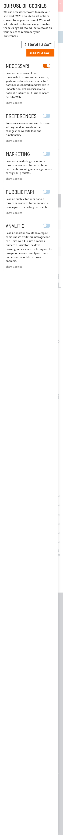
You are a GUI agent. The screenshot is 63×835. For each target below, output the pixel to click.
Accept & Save (40, 53)
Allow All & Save (37, 45)
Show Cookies (14, 103)
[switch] (46, 66)
